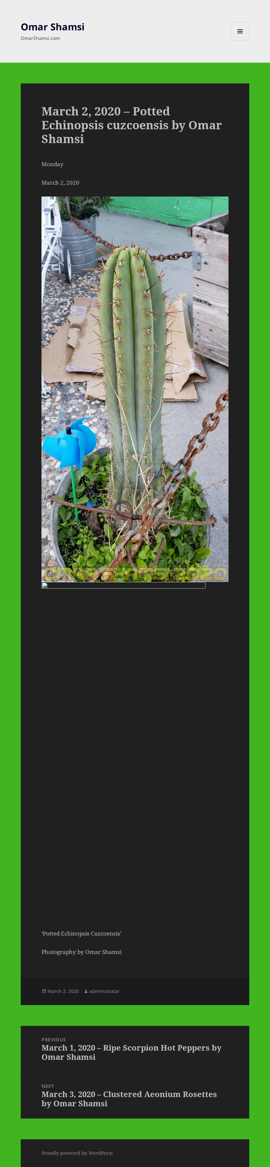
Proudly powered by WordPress (77, 1153)
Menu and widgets (240, 40)
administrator (104, 991)
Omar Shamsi (53, 26)
